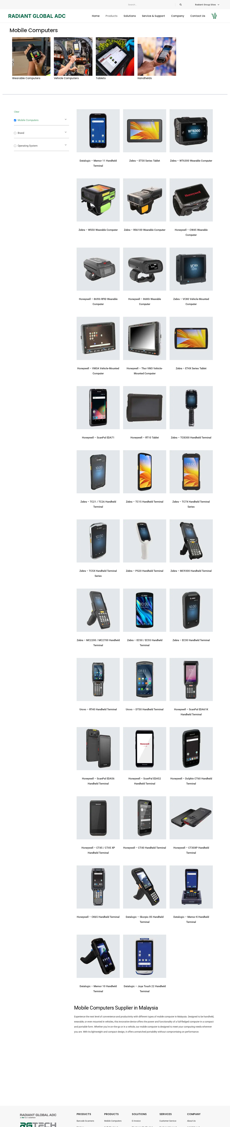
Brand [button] (21, 132)
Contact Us (197, 16)
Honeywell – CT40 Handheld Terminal (144, 847)
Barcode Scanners (85, 1121)
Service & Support (153, 16)
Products (112, 16)
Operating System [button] (28, 145)
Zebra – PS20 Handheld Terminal (144, 570)
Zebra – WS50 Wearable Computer (98, 229)
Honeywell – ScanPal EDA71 (98, 437)
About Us (191, 1121)
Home (96, 16)
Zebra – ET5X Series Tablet (144, 160)
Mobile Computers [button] (28, 120)
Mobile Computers (113, 1121)
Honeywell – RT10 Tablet (144, 437)
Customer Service (167, 1121)
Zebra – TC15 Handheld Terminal (144, 501)
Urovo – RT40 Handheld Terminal (98, 709)
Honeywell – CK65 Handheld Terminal (98, 916)
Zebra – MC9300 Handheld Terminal (191, 570)
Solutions (130, 16)
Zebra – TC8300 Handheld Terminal (191, 437)
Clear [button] (16, 111)
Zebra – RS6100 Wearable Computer (144, 229)
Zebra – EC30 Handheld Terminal (191, 640)
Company (177, 16)
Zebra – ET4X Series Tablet (191, 368)
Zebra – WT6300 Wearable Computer (191, 160)
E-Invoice (136, 1121)
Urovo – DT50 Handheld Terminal (144, 709)
